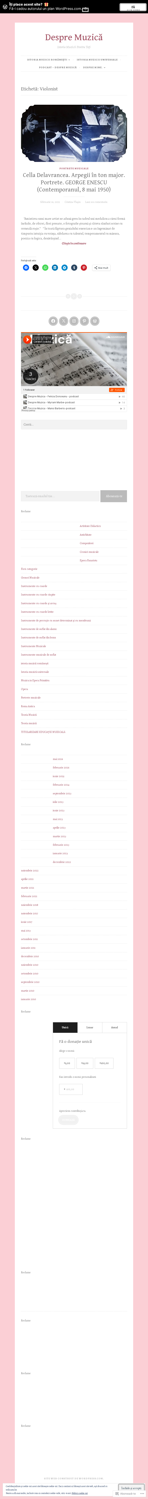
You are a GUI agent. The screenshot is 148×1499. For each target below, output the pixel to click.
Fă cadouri (133, 7)
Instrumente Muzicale (33, 646)
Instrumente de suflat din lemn (38, 637)
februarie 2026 (61, 767)
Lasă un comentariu (96, 202)
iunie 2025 (58, 776)
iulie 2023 (58, 802)
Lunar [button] (89, 1027)
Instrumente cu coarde (34, 586)
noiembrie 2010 (29, 965)
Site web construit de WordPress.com (73, 1478)
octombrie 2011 (29, 939)
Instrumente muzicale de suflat (38, 655)
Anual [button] (114, 1027)
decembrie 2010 (30, 956)
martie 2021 (27, 888)
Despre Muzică (74, 37)
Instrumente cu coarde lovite (37, 612)
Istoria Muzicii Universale (97, 59)
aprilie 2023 (59, 827)
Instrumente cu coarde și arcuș (38, 603)
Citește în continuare (53, 243)
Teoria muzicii (29, 723)
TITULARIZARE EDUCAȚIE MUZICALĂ (43, 732)
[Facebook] (53, 321)
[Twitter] (63, 321)
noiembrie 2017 (29, 913)
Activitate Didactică (90, 526)
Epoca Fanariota (88, 560)
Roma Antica (28, 706)
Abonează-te (114, 496)
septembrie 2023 (62, 793)
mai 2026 (58, 759)
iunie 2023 (58, 810)
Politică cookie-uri (80, 1493)
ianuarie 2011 (28, 948)
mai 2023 (58, 819)
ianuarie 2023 (60, 853)
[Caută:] (74, 424)
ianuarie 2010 (28, 999)
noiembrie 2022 (30, 870)
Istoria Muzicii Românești (47, 59)
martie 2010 (27, 991)
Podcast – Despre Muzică (58, 67)
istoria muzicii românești (34, 663)
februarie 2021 (29, 896)
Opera (24, 689)
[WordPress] (94, 321)
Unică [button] (65, 1027)
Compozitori (86, 543)
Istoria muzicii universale (35, 672)
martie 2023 (59, 836)
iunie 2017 (26, 922)
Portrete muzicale (74, 168)
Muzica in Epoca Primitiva (35, 680)
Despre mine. (93, 67)
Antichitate (86, 535)
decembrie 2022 (62, 862)
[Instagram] (74, 321)
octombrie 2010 (29, 973)
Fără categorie (29, 569)
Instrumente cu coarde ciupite (38, 594)
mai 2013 (26, 930)
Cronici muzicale (89, 552)
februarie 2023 (61, 845)
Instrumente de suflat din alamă (39, 629)
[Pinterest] (84, 321)
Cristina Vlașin (73, 202)
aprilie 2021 (27, 879)
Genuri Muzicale (30, 577)
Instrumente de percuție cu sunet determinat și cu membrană (56, 620)
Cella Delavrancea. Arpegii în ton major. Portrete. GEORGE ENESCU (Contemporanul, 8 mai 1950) (74, 182)
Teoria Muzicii (29, 715)
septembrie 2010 (30, 982)
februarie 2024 (61, 785)
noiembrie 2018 (29, 905)
